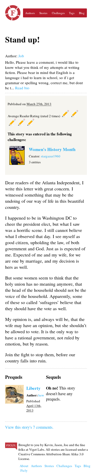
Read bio (22, 87)
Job (21, 55)
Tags (71, 13)
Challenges (58, 13)
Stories (43, 13)
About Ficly (24, 468)
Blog (82, 13)
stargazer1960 (50, 156)
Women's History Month (52, 149)
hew (41, 395)
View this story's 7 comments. (29, 427)
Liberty (33, 388)
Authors (30, 13)
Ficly (12, 12)
